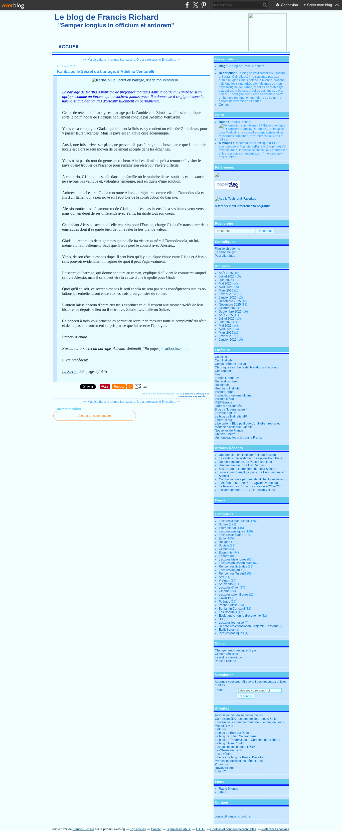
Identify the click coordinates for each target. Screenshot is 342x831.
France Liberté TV (227, 378)
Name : (224, 122)
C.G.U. (200, 829)
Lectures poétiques (232, 531)
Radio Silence (228, 788)
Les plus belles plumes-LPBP (235, 747)
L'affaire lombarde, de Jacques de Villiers (247, 490)
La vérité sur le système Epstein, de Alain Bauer (251, 458)
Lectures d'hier (229, 587)
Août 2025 (226, 315)
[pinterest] (204, 5)
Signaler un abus (179, 829)
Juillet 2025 (227, 318)
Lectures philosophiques (235, 563)
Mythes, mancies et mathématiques (239, 761)
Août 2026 (226, 273)
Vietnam (224, 580)
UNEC (223, 792)
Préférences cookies (275, 829)
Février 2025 (228, 336)
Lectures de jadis (230, 570)
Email (219, 690)
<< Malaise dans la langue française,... (109, 59)
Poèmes (224, 601)
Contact (224, 104)
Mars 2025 (226, 332)
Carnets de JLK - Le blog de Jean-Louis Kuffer (246, 719)
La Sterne (69, 371)
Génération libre (226, 381)
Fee (217, 374)
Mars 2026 (226, 290)
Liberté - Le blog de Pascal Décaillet (239, 757)
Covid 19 (225, 598)
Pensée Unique (225, 661)
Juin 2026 (226, 280)
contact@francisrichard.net (233, 816)
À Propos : (227, 143)
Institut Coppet (224, 392)
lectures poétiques (231, 633)
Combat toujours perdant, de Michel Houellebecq (252, 479)
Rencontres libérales (233, 566)
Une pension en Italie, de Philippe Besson (247, 455)
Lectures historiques (232, 559)
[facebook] (187, 5)
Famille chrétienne (227, 248)
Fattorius (221, 729)
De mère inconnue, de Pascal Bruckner (245, 462)
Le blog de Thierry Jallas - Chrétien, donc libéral (247, 740)
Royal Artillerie (225, 768)
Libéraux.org (223, 420)
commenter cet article (192, 396)
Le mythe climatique (228, 657)
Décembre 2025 (230, 301)
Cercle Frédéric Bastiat (230, 364)
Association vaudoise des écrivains (239, 715)
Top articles (138, 829)
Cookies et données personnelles (233, 829)
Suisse (223, 524)
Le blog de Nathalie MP (231, 416)
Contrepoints (223, 371)
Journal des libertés (228, 406)
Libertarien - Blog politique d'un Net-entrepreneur (248, 423)
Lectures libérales (231, 535)
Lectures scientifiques (233, 594)
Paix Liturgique (225, 255)
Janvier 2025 (228, 339)
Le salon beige (225, 252)
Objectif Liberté (225, 434)
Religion (224, 542)
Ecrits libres (227, 629)
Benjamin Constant (232, 608)
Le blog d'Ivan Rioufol (229, 743)
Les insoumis (228, 612)
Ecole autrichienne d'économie (240, 615)
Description (227, 73)
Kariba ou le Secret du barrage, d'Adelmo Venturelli (105, 71)
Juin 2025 (226, 322)
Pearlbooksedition (175, 348)
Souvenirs (226, 584)
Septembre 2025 (230, 311)
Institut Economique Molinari (234, 395)
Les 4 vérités (223, 754)
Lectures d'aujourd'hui (196, 393)
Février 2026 (228, 294)
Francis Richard (83, 829)
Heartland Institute (227, 388)
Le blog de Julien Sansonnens (235, 736)
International (227, 528)
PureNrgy (221, 764)
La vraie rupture (225, 413)
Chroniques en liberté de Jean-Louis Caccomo (246, 367)
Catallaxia (222, 357)
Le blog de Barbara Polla (232, 733)
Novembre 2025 (230, 304)
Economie (226, 552)
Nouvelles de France (229, 430)
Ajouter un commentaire (94, 416)
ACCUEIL (69, 46)
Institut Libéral (224, 399)
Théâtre (224, 556)
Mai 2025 (225, 325)
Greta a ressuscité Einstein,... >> (158, 59)
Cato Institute (224, 360)
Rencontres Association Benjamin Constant (248, 626)
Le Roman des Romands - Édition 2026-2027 (250, 486)
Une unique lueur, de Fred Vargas (242, 465)
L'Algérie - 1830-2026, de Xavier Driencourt (248, 483)
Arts (221, 577)
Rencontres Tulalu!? (232, 573)
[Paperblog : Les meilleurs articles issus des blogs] (227, 188)
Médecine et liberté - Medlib (234, 427)
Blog (222, 66)
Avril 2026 (226, 287)
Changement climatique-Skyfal (236, 650)
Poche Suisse (228, 605)
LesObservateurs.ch (228, 750)
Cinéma (224, 591)
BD (221, 619)
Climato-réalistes (226, 654)
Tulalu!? (220, 771)
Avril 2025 (226, 329)
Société (224, 545)
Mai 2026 (225, 283)
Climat (223, 549)
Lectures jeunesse (231, 622)
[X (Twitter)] (195, 5)
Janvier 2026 (228, 297)
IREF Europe (223, 402)
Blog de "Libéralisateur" (231, 409)
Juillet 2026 (227, 276)
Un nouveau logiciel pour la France (239, 437)
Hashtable (222, 385)
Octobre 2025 (228, 308)
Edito (222, 538)
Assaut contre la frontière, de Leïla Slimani (247, 469)
